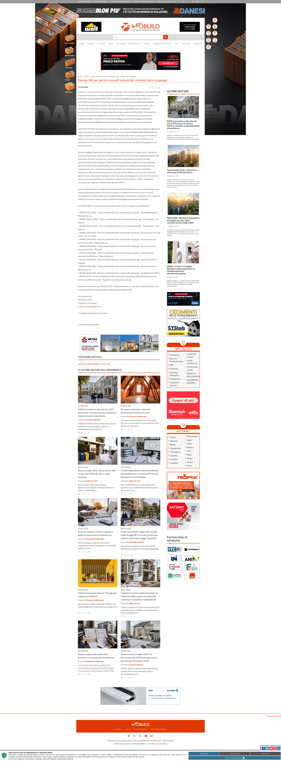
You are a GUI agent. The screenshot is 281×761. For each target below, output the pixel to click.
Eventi (176, 43)
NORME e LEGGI (99, 364)
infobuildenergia (84, 1)
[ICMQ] (174, 567)
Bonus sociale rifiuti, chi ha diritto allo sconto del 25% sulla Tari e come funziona (96, 473)
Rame (189, 455)
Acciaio (173, 437)
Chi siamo (118, 729)
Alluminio (173, 441)
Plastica (190, 447)
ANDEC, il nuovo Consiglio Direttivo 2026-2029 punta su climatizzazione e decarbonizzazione (181, 270)
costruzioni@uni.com (92, 306)
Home (80, 76)
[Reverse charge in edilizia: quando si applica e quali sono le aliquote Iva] (97, 512)
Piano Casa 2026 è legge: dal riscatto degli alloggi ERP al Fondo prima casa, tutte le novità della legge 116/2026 (139, 535)
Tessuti (190, 462)
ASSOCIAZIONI (84, 364)
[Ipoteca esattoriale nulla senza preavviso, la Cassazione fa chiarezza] (97, 634)
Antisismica (174, 355)
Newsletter (198, 43)
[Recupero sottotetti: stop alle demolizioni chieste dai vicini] (140, 390)
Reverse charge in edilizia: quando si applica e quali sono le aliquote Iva (96, 533)
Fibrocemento (192, 436)
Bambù (173, 444)
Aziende (81, 43)
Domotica (174, 369)
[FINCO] (192, 567)
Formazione (186, 43)
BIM (171, 365)
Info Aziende (120, 43)
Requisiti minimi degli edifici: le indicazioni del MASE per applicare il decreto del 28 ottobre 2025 (139, 657)
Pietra (189, 444)
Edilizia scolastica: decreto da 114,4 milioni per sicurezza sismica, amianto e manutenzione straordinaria (97, 412)
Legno (189, 440)
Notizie (110, 43)
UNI (108, 364)
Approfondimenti (134, 43)
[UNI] (174, 558)
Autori (127, 729)
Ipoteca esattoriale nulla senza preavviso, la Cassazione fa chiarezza (96, 656)
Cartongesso (175, 452)
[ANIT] (192, 558)
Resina (189, 458)
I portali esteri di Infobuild (121, 1)
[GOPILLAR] (174, 575)
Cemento (173, 455)
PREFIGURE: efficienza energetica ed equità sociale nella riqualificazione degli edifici (183, 220)
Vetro (189, 466)
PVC (189, 451)
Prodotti (90, 43)
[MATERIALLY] (192, 549)
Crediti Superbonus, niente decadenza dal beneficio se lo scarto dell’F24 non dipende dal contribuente (139, 473)
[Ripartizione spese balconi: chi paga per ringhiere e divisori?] (97, 573)
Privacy (164, 744)
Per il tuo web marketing (144, 1)
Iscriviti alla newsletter (166, 1)
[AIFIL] (192, 575)
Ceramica (174, 459)
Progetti (147, 43)
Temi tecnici (101, 43)
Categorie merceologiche (162, 43)
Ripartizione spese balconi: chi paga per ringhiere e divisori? (97, 595)
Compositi (174, 463)
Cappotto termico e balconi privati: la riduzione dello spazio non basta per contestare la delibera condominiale (139, 596)
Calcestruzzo (175, 448)
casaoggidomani (100, 1)
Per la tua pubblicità (140, 729)
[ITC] (174, 549)
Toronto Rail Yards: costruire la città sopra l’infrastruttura (182, 171)
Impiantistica (175, 379)
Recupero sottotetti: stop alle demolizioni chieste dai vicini (135, 411)
